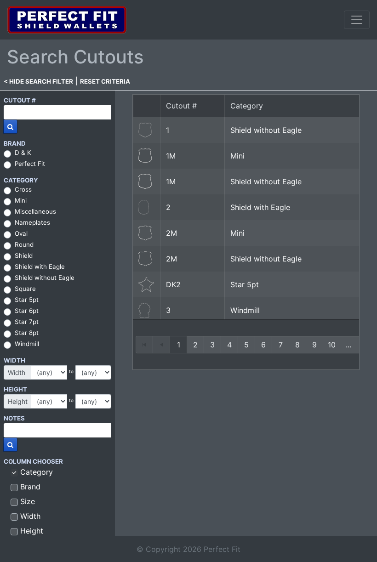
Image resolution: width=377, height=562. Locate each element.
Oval (21, 233)
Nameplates (32, 222)
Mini (21, 200)
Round (24, 244)
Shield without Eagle (44, 277)
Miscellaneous (35, 211)
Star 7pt (27, 321)
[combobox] (57, 112)
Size (27, 501)
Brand (30, 486)
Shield (24, 255)
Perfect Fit (30, 163)
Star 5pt (27, 299)
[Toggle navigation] (357, 20)
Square (25, 288)
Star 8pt (27, 332)
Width (30, 516)
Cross (23, 189)
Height (31, 530)
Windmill (27, 343)
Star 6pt (27, 310)
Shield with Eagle (40, 266)
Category (36, 472)
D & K (23, 152)
